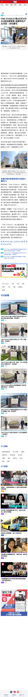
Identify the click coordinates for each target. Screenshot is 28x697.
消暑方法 (15, 458)
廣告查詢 (6, 695)
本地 (2, 535)
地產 (2, 15)
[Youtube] (18, 692)
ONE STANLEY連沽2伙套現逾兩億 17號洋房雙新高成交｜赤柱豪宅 (13, 386)
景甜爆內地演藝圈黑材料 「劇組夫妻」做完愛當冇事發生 (14, 555)
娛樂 (2, 513)
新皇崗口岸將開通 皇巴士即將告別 (11, 533)
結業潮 (22, 451)
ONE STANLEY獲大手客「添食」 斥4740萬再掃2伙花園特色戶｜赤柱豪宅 (14, 363)
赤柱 (18, 283)
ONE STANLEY (5, 283)
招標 (23, 283)
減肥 (3, 461)
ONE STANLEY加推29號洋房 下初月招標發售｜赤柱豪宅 (14, 433)
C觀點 (3, 458)
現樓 (14, 287)
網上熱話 (20, 455)
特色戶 (3, 287)
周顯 (8, 461)
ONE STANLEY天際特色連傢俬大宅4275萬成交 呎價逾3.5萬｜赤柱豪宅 (14, 410)
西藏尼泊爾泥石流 (6, 451)
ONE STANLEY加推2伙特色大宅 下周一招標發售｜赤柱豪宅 (13, 340)
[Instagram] (14, 692)
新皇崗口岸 (4, 455)
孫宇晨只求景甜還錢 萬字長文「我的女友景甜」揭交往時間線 (13, 511)
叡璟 (9, 458)
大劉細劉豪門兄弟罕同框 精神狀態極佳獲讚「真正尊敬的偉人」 (13, 579)
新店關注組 (12, 455)
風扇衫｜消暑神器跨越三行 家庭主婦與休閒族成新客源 (14, 488)
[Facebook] (11, 692)
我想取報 (14, 695)
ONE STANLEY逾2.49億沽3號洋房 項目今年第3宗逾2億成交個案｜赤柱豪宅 (13, 317)
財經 (2, 491)
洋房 (9, 287)
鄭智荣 (3, 290)
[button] (2, 1)
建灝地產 (20, 287)
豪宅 (13, 283)
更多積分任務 (21, 682)
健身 (21, 458)
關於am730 (21, 695)
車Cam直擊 (15, 451)
